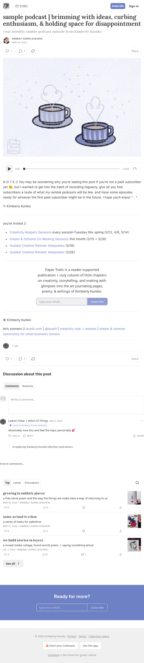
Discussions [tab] (32, 482)
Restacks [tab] (27, 386)
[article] (72, 500)
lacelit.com (34, 329)
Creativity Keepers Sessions (31, 232)
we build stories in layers (23, 540)
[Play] (9, 169)
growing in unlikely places (24, 493)
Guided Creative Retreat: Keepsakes (37, 245)
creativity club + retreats (78, 329)
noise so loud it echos (20, 517)
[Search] (137, 483)
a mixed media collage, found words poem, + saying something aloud (48, 545)
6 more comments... (12, 463)
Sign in (134, 6)
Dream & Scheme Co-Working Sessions (39, 239)
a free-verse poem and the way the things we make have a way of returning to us (55, 498)
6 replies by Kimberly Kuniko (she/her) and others (43, 447)
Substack (53, 655)
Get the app (90, 645)
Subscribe (118, 6)
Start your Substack (62, 645)
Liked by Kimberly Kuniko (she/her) (30, 425)
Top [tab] (7, 482)
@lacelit (51, 329)
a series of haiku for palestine (22, 521)
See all (10, 563)
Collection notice (98, 636)
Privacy (72, 636)
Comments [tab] (12, 386)
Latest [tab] (17, 482)
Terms (82, 636)
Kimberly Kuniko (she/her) (27, 38)
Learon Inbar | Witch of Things (28, 420)
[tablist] (19, 386)
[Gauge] (135, 169)
